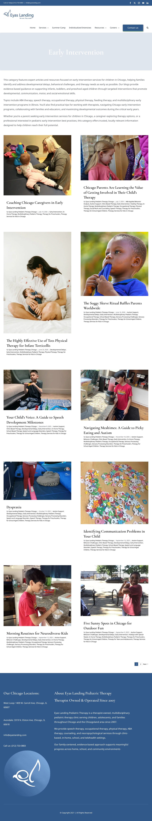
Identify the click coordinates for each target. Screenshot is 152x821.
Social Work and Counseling (132, 163)
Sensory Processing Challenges (127, 317)
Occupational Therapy (101, 163)
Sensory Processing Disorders (113, 271)
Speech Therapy (92, 166)
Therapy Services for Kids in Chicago (43, 172)
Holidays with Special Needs (95, 594)
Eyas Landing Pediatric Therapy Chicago (23, 212)
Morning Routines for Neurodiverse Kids (37, 633)
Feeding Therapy (103, 160)
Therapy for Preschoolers (51, 214)
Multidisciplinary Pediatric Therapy (47, 169)
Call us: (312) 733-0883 (15, 745)
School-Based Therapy (126, 268)
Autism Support (115, 157)
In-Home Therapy (28, 169)
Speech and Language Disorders (49, 394)
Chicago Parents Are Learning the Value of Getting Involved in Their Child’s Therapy (113, 192)
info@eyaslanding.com (33, 3)
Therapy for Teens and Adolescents (120, 639)
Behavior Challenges (105, 396)
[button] (147, 28)
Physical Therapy (115, 163)
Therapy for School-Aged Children (129, 166)
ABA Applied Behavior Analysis (98, 157)
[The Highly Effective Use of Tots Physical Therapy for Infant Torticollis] (37, 282)
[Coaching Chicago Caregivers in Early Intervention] (37, 165)
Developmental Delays (18, 286)
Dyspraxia (14, 507)
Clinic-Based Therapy (129, 157)
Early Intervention (15, 169)
